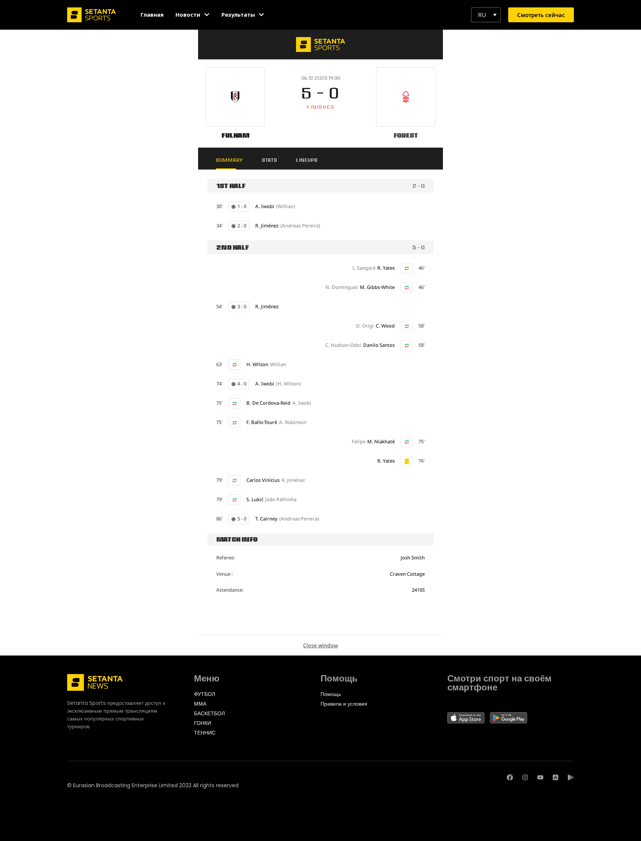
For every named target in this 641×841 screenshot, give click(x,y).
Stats (269, 160)
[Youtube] (540, 777)
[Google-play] (571, 777)
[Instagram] (525, 777)
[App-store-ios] (555, 777)
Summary (229, 160)
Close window (320, 645)
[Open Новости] (207, 14)
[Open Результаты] (261, 14)
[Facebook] (510, 777)
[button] (486, 14)
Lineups (307, 160)
